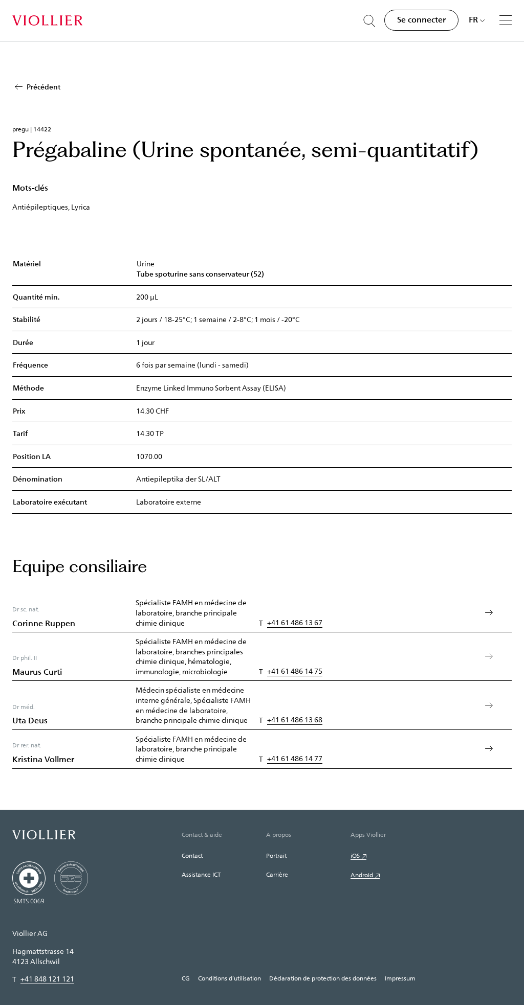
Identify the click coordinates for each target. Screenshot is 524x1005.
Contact (192, 855)
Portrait (276, 855)
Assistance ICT (201, 874)
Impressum (400, 978)
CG (186, 978)
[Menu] (505, 20)
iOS (355, 855)
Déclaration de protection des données (323, 978)
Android (362, 875)
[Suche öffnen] (369, 21)
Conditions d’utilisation (229, 978)
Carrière (277, 874)
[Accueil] (47, 20)
